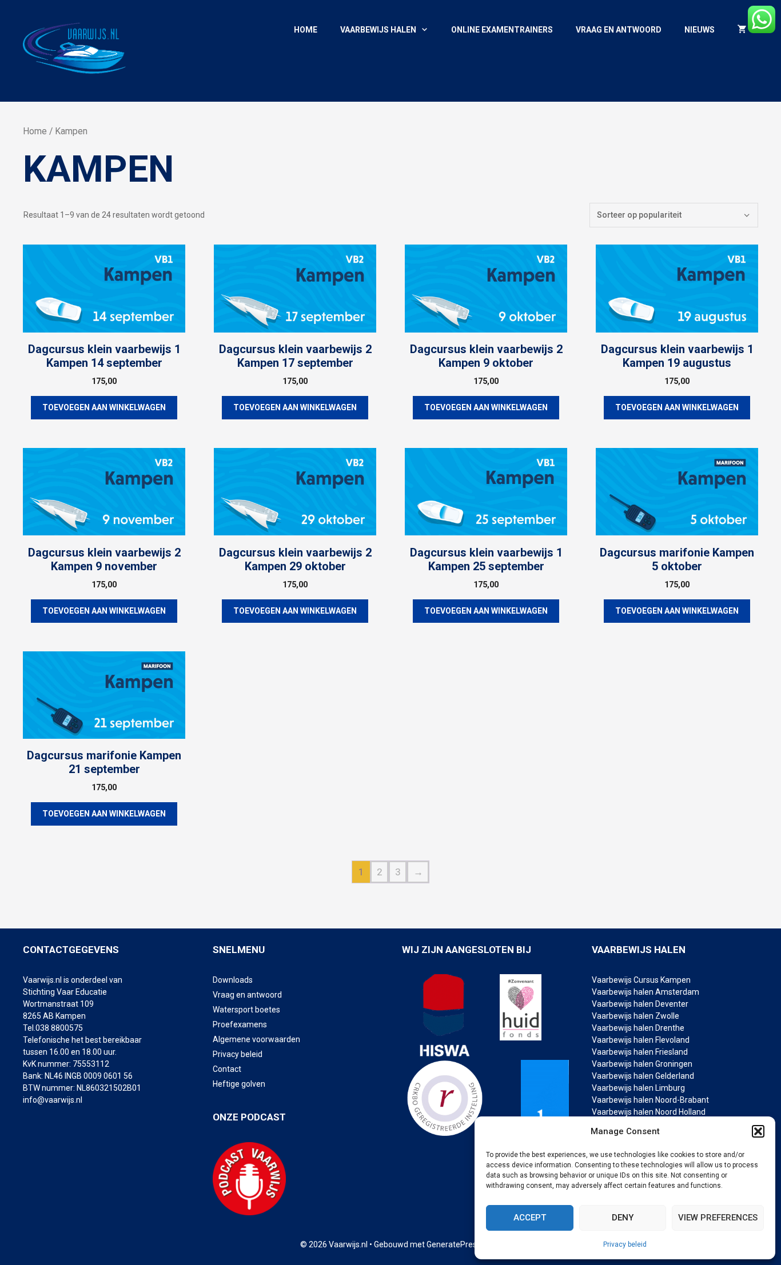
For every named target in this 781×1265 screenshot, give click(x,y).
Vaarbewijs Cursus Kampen (641, 979)
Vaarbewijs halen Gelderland (643, 1075)
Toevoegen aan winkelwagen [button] (104, 407)
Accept (529, 1217)
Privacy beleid (625, 1244)
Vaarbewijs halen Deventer (641, 1003)
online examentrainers (502, 29)
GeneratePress (454, 1244)
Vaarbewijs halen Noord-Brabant (650, 1099)
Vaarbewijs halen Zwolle (635, 1015)
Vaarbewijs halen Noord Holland (649, 1111)
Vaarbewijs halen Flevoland (641, 1039)
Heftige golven (239, 1083)
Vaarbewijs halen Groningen (642, 1063)
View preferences (718, 1217)
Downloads (233, 979)
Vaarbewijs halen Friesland (640, 1051)
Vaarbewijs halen (378, 29)
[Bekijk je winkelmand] (742, 30)
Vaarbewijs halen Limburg (638, 1087)
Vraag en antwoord (619, 29)
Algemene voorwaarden (256, 1039)
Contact (227, 1069)
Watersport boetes (246, 1009)
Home (305, 29)
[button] (758, 1131)
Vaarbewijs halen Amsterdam (645, 991)
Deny (622, 1217)
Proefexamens (240, 1024)
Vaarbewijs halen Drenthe (639, 1027)
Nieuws (699, 29)
